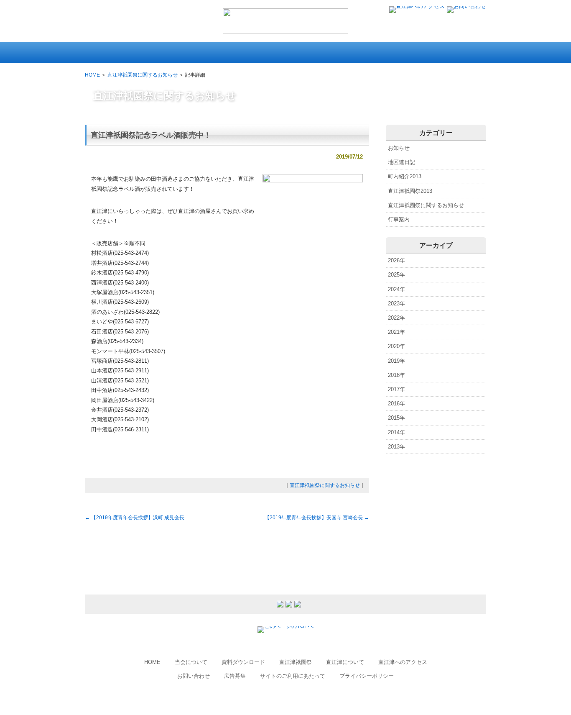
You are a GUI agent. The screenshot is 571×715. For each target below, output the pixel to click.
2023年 (396, 303)
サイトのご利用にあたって (292, 676)
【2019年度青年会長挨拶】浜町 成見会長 (134, 517)
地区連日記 (401, 162)
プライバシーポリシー (366, 676)
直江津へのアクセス (402, 662)
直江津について (345, 662)
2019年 (396, 361)
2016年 (396, 403)
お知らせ (399, 148)
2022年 (396, 318)
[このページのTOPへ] (285, 626)
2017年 (396, 389)
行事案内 (399, 219)
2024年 (396, 289)
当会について (191, 662)
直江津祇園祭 (295, 662)
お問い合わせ (193, 676)
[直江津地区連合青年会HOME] (285, 29)
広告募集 (235, 676)
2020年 (396, 346)
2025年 (396, 275)
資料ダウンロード (243, 662)
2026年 (396, 260)
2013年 (396, 446)
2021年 (396, 332)
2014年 (396, 432)
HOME (92, 75)
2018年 (396, 375)
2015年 (396, 418)
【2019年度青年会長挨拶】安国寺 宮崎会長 (317, 517)
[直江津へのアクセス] (417, 6)
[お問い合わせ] (466, 6)
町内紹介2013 (404, 176)
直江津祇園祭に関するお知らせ (142, 75)
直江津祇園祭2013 (410, 191)
